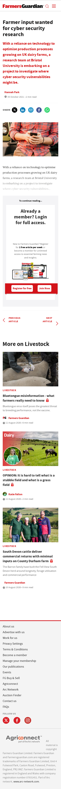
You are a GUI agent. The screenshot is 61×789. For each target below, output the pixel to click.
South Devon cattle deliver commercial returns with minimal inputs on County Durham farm (28, 556)
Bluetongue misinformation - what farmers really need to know (28, 398)
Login (30, 235)
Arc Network (10, 690)
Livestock (9, 390)
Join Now (44, 288)
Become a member (15, 655)
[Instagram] (27, 720)
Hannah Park (11, 92)
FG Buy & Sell (11, 678)
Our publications (13, 667)
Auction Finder (12, 695)
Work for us (10, 638)
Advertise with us (14, 632)
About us (8, 626)
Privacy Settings (13, 644)
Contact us (9, 701)
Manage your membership (19, 661)
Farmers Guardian (18, 418)
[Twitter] (6, 720)
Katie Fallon (15, 494)
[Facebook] (17, 720)
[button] (47, 6)
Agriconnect (10, 684)
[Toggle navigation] (53, 6)
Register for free (22, 288)
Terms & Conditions (15, 649)
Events (7, 672)
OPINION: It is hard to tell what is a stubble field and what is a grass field (29, 480)
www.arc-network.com (26, 781)
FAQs (6, 707)
